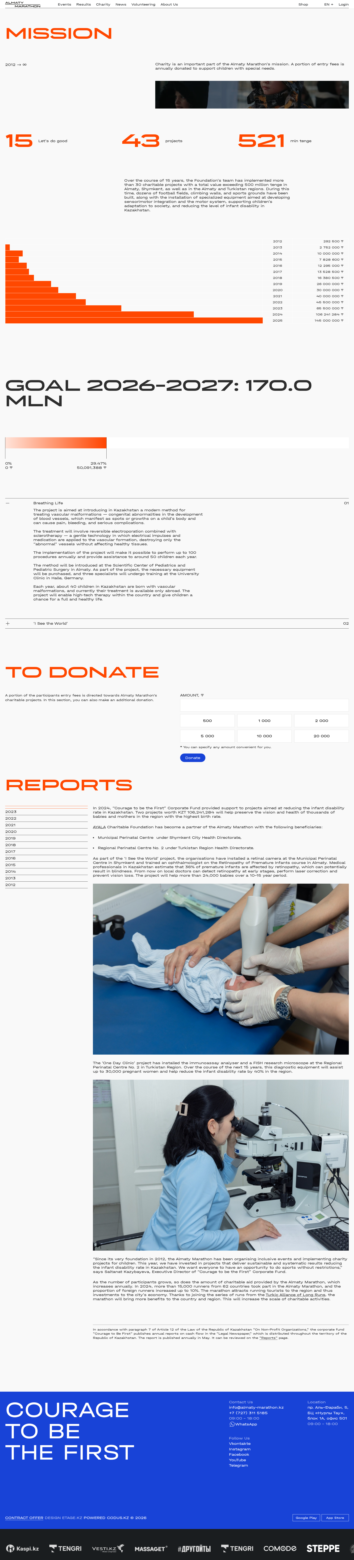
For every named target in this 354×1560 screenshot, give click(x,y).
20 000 (322, 736)
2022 (10, 818)
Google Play (306, 1518)
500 (207, 721)
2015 (10, 865)
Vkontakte (240, 1443)
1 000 (264, 721)
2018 (10, 845)
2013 (10, 878)
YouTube (237, 1460)
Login (344, 4)
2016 (10, 858)
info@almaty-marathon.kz (256, 1407)
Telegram (238, 1465)
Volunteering (143, 4)
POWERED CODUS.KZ (106, 1518)
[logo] (22, 4)
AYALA (99, 827)
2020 (11, 832)
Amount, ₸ (192, 695)
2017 (10, 851)
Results (83, 4)
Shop (303, 4)
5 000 (207, 736)
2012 (10, 885)
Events (64, 4)
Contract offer (24, 1518)
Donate (192, 758)
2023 (11, 812)
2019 (10, 838)
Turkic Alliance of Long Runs (295, 1295)
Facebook (239, 1454)
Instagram (240, 1449)
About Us (169, 4)
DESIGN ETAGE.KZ (63, 1518)
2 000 (321, 721)
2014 (10, 871)
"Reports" (268, 1338)
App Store (335, 1518)
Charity (103, 4)
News (121, 4)
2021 (10, 825)
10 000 (264, 736)
